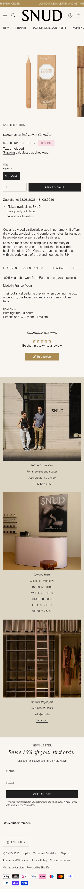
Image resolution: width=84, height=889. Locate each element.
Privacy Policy (69, 801)
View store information (20, 216)
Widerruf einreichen (17, 823)
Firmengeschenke (60, 860)
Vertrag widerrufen (13, 867)
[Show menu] (5, 15)
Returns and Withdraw (15, 860)
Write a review (42, 357)
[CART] (78, 15)
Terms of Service (20, 804)
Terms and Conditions (45, 853)
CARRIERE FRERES (14, 124)
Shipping (9, 152)
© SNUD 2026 (11, 853)
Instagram (42, 720)
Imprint (26, 853)
